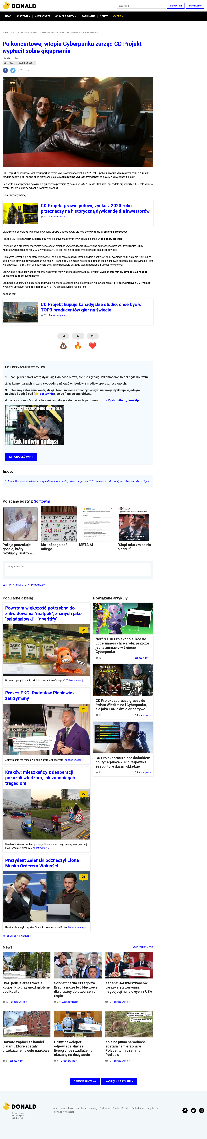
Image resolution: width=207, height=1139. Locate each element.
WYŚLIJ (28, 70)
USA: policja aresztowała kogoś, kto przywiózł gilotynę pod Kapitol (26, 987)
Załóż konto (195, 5)
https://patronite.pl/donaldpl (120, 400)
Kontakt (125, 1108)
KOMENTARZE (42, 16)
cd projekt (9, 63)
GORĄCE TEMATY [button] (64, 16)
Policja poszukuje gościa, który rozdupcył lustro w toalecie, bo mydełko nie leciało (19, 553)
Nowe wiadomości (143, 947)
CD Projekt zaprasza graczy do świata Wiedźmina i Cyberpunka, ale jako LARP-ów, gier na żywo (121, 705)
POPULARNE (88, 16)
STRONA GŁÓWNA (85, 1081)
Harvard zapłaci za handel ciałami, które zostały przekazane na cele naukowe (26, 1046)
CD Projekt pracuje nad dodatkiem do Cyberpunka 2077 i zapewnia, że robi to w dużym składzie (123, 762)
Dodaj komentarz (16, 566)
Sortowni (42, 501)
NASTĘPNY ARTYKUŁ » (119, 1081)
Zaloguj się (176, 5)
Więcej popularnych (17, 936)
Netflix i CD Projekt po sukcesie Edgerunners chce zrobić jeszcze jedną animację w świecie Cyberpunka (122, 645)
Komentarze (67, 1108)
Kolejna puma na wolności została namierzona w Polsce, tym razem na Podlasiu (126, 1048)
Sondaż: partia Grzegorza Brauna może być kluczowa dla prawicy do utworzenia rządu (76, 989)
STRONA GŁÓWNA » (21, 456)
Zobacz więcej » (57, 216)
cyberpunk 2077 (27, 63)
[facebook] (6, 70)
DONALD (6, 32)
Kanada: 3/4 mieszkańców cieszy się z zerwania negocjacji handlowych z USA (128, 987)
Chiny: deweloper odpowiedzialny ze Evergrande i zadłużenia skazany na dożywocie (73, 1048)
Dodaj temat (138, 1108)
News (55, 1108)
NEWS (8, 16)
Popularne (81, 1108)
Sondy (116, 1108)
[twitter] (13, 70)
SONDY (104, 16)
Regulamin (152, 1108)
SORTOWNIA (23, 16)
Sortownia (46, 394)
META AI (86, 545)
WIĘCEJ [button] (117, 16)
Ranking (93, 1108)
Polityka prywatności (63, 1111)
